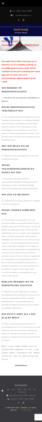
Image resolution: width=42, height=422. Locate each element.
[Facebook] (18, 20)
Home (18, 45)
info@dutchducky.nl (23, 15)
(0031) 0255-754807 (24, 11)
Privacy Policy (26, 410)
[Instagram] (23, 20)
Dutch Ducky (21, 29)
